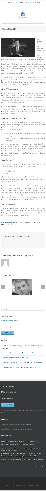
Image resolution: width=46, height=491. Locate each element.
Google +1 (26, 241)
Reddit (17, 241)
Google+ (34, 7)
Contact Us (7, 333)
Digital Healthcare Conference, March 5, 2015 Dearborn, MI (19, 441)
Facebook (11, 7)
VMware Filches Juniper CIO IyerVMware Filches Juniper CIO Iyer (22, 362)
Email (35, 241)
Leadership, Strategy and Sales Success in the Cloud (19, 353)
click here (28, 425)
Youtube (20, 7)
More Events (40, 466)
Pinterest (25, 7)
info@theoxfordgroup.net (32, 2)
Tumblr (21, 241)
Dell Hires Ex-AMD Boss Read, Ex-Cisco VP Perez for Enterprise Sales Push (21, 347)
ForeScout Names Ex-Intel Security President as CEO (19, 367)
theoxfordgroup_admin (10, 222)
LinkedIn (12, 241)
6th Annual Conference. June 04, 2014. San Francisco (17, 444)
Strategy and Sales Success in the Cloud (15, 358)
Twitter (15, 6)
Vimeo (29, 6)
